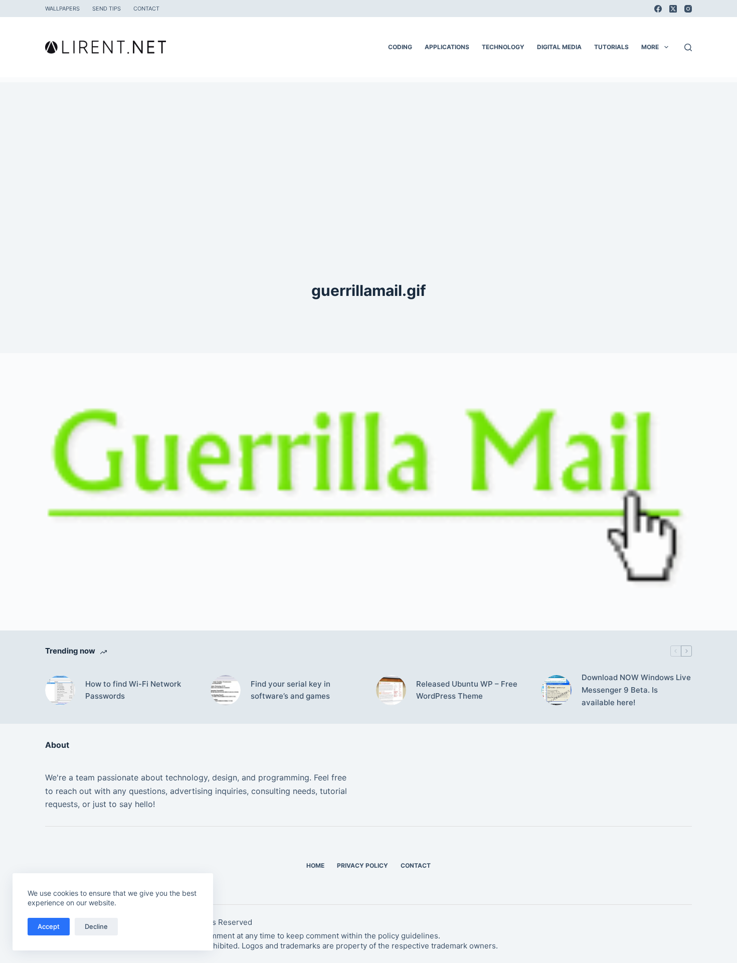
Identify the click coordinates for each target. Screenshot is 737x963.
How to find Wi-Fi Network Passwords (133, 690)
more (650, 47)
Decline (96, 926)
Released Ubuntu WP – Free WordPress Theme (466, 690)
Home (315, 865)
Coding (400, 47)
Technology (503, 47)
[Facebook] (658, 9)
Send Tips (106, 8)
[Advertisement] (368, 152)
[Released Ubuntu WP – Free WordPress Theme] (391, 690)
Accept (49, 926)
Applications (447, 47)
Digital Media (559, 47)
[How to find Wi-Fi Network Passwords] (60, 690)
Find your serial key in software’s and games (290, 690)
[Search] (688, 47)
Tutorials (611, 47)
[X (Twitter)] (673, 9)
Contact (146, 8)
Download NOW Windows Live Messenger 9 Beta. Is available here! (636, 690)
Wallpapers (62, 8)
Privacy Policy (362, 865)
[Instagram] (688, 9)
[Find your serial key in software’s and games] (226, 690)
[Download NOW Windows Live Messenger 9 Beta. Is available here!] (556, 690)
